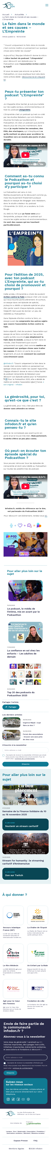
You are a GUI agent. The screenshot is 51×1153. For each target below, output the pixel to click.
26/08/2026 (27, 731)
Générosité (22, 1131)
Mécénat (27, 1133)
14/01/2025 (6, 857)
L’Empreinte (24, 110)
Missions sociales (37, 1133)
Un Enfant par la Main (37, 965)
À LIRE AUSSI (10, 823)
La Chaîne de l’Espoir (37, 927)
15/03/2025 (11, 605)
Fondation (40, 1131)
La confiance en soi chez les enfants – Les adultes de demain (23, 653)
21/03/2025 (11, 689)
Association (31, 1131)
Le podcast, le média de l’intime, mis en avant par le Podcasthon (23, 611)
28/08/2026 (27, 720)
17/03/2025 (11, 647)
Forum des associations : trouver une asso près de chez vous (33, 736)
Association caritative (14, 1133)
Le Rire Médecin (10, 965)
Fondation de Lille (35, 1001)
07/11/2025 (6, 808)
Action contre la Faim (14, 297)
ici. (46, 516)
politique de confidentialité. (25, 758)
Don (14, 1131)
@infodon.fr (9, 363)
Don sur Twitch (14, 875)
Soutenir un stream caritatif (21, 826)
